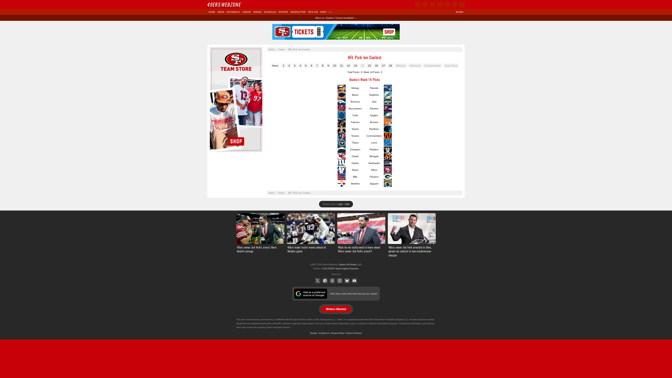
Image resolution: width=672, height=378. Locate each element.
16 (376, 65)
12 (348, 65)
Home (212, 12)
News (221, 12)
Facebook (325, 281)
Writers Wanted (336, 309)
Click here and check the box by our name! (353, 293)
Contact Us (324, 333)
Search (462, 4)
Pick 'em (313, 12)
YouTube (354, 281)
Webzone (224, 4)
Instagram (339, 281)
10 (334, 65)
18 (390, 65)
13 (355, 65)
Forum (257, 12)
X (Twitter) (317, 281)
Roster (283, 12)
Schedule (270, 12)
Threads (332, 281)
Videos (247, 12)
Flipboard (447, 4)
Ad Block (214, 49)
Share (459, 12)
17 (383, 65)
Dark (347, 204)
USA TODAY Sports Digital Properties (340, 268)
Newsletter (298, 12)
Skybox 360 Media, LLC (350, 264)
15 (369, 65)
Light (340, 204)
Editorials (233, 12)
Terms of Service (354, 333)
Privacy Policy (337, 333)
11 (341, 65)
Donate (313, 333)
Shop (323, 12)
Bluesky (347, 281)
